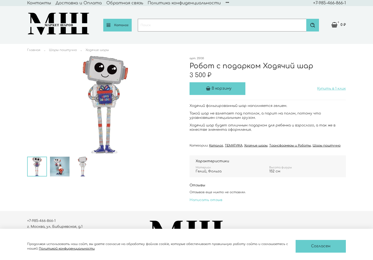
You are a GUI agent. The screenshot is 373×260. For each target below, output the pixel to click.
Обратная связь (124, 3)
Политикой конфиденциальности (67, 248)
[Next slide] (177, 104)
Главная (33, 50)
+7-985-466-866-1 (329, 3)
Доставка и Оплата (79, 3)
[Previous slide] (33, 104)
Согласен (320, 246)
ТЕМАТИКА (233, 145)
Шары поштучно (63, 50)
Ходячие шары (97, 50)
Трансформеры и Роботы (290, 145)
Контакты (39, 3)
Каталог (121, 25)
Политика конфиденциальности (184, 3)
